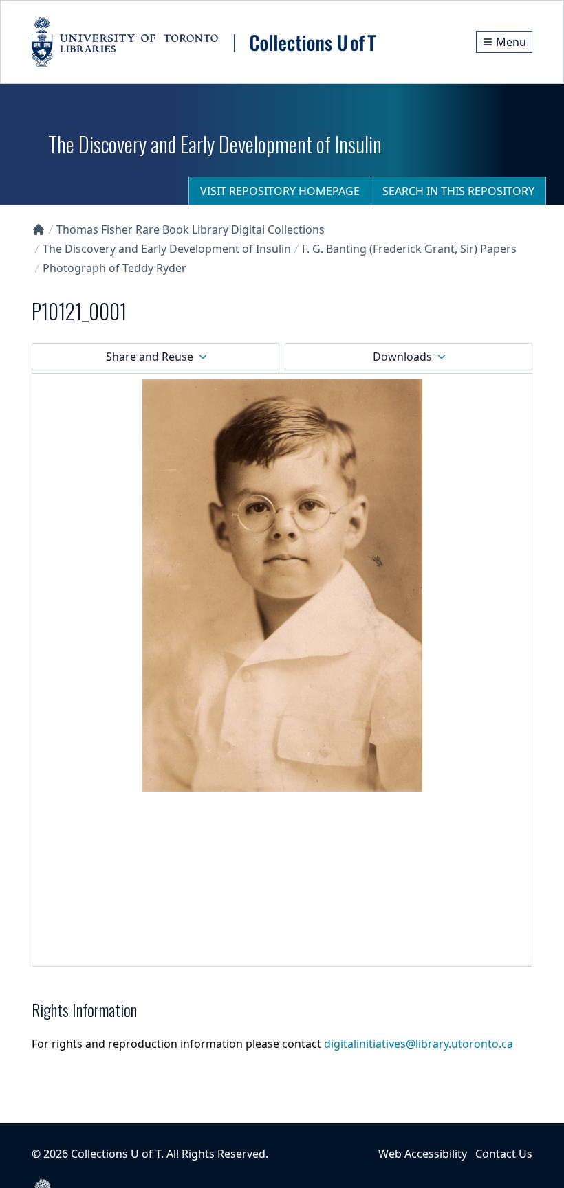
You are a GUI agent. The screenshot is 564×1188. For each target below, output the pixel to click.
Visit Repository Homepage (280, 191)
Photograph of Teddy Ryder (114, 268)
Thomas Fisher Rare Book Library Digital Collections (190, 229)
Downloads (402, 356)
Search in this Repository (458, 191)
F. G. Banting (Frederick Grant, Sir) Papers (409, 248)
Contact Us (503, 1153)
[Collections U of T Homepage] (38, 229)
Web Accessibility (422, 1153)
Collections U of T (116, 1153)
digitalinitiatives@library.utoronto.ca (418, 1043)
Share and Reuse (149, 356)
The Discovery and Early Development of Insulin (167, 248)
